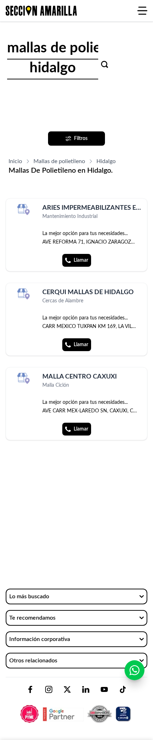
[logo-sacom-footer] (76, 708)
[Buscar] (104, 64)
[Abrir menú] (142, 11)
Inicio (15, 161)
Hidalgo (106, 161)
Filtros (81, 138)
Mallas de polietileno (59, 161)
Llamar (81, 260)
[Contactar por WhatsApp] (134, 670)
